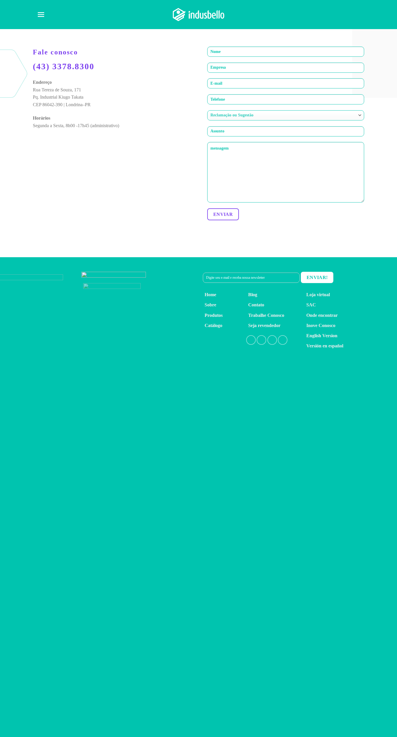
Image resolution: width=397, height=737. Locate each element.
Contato (256, 304)
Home (210, 294)
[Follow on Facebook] (251, 340)
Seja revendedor (264, 325)
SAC (311, 304)
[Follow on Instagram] (261, 340)
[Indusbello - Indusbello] (198, 14)
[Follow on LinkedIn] (272, 340)
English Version (321, 335)
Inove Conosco (320, 325)
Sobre (210, 304)
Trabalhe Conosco (266, 315)
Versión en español (324, 345)
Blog (252, 294)
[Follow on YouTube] (282, 340)
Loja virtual (318, 294)
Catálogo (213, 325)
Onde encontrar (322, 315)
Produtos (214, 315)
